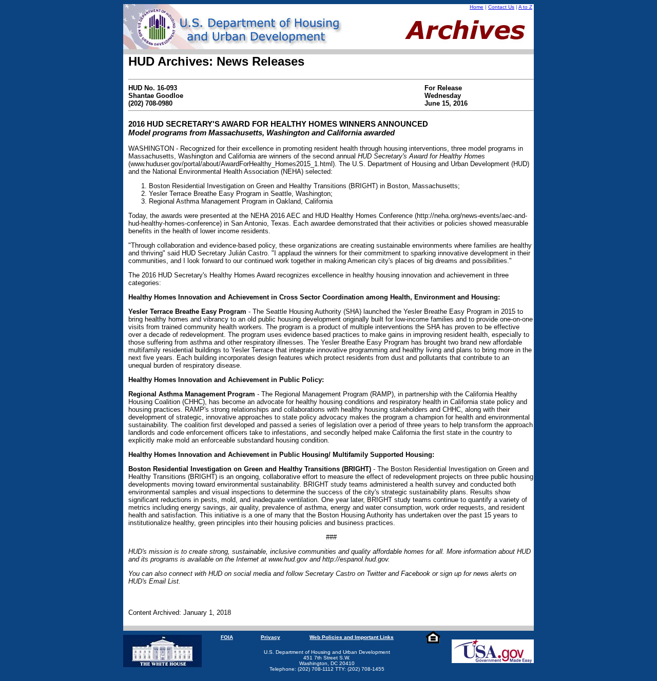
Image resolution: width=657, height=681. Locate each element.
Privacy (270, 637)
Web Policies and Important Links (352, 637)
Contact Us (501, 7)
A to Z (525, 7)
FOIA (227, 637)
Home (477, 7)
